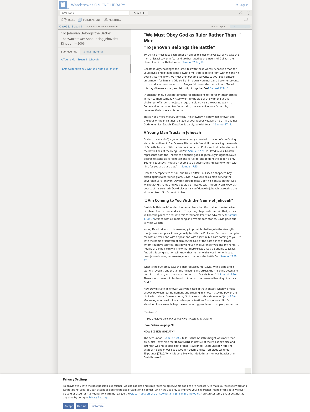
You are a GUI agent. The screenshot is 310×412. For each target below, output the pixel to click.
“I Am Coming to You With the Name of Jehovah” (90, 68)
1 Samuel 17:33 (188, 166)
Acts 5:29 (229, 296)
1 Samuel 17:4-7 (171, 338)
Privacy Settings (98, 397)
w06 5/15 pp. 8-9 (72, 26)
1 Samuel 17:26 (195, 151)
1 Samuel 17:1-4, (190, 62)
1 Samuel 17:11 (222, 124)
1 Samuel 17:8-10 (218, 88)
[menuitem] (248, 12)
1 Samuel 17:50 (226, 274)
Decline (81, 406)
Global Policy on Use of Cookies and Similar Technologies (165, 393)
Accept (68, 406)
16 (201, 62)
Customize (97, 406)
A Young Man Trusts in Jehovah (80, 59)
